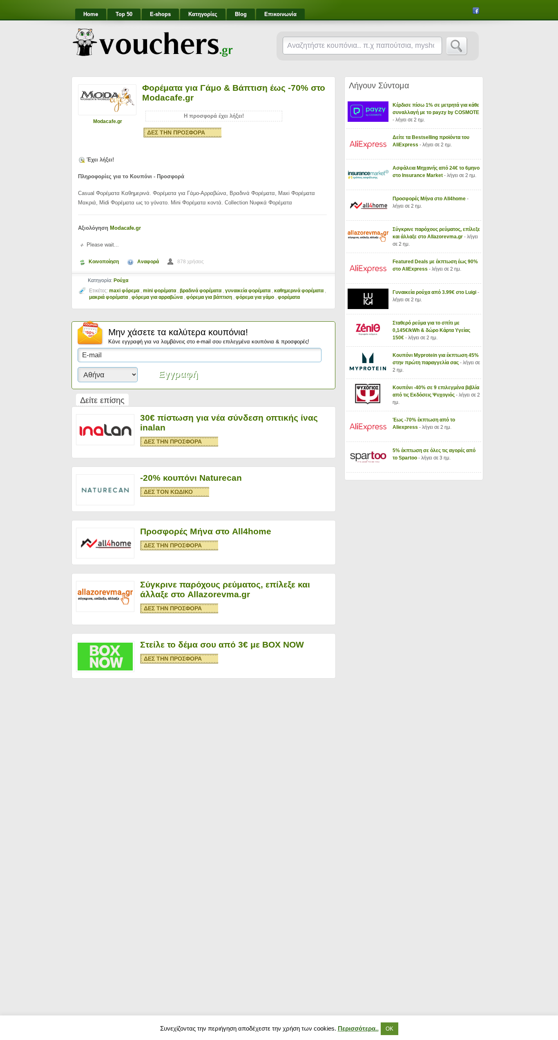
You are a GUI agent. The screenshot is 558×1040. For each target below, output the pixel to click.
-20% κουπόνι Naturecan (191, 477)
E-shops (160, 14)
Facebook (476, 10)
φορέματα (289, 297)
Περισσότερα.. (358, 1028)
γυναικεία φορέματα (247, 291)
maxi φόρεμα (124, 291)
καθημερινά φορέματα (299, 291)
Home (90, 14)
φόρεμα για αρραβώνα (157, 297)
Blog (241, 14)
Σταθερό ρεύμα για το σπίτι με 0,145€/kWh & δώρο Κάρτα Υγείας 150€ (431, 330)
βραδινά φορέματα (200, 291)
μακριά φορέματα (108, 297)
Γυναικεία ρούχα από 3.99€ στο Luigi (435, 292)
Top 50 (124, 14)
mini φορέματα (159, 291)
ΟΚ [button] (389, 1029)
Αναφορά (148, 261)
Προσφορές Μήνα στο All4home (205, 531)
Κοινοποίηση (104, 261)
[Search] (457, 46)
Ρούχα (121, 280)
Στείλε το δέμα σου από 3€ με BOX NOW (222, 644)
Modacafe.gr (107, 121)
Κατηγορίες (202, 14)
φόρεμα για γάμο (255, 297)
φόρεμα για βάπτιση (209, 297)
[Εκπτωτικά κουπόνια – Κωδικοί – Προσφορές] (152, 42)
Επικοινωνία (280, 14)
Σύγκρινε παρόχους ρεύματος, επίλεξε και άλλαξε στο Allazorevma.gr (225, 589)
